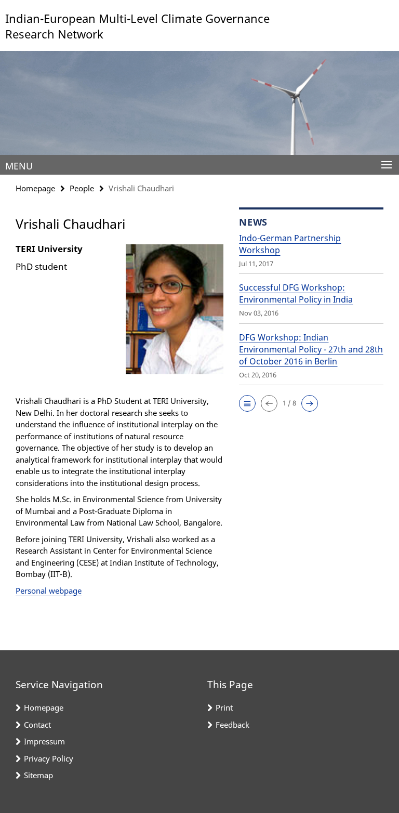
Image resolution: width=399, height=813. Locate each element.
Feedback (232, 724)
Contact (37, 724)
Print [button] (224, 707)
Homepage (35, 188)
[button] (247, 403)
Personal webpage (49, 590)
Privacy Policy (48, 758)
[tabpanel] (119, 419)
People (82, 188)
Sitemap (38, 775)
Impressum (44, 741)
